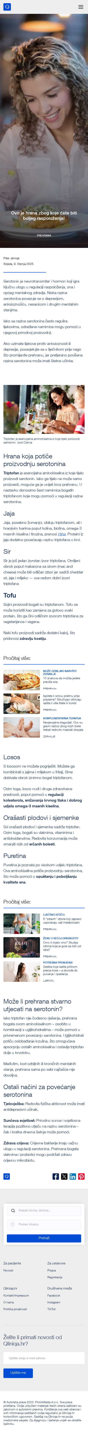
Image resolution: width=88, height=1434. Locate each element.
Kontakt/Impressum (16, 1295)
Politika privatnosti (15, 1309)
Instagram (53, 1302)
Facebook (53, 1295)
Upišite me (18, 1373)
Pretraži (44, 1238)
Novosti (8, 1270)
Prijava (51, 1270)
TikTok (51, 1309)
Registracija (54, 1277)
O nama (8, 1302)
